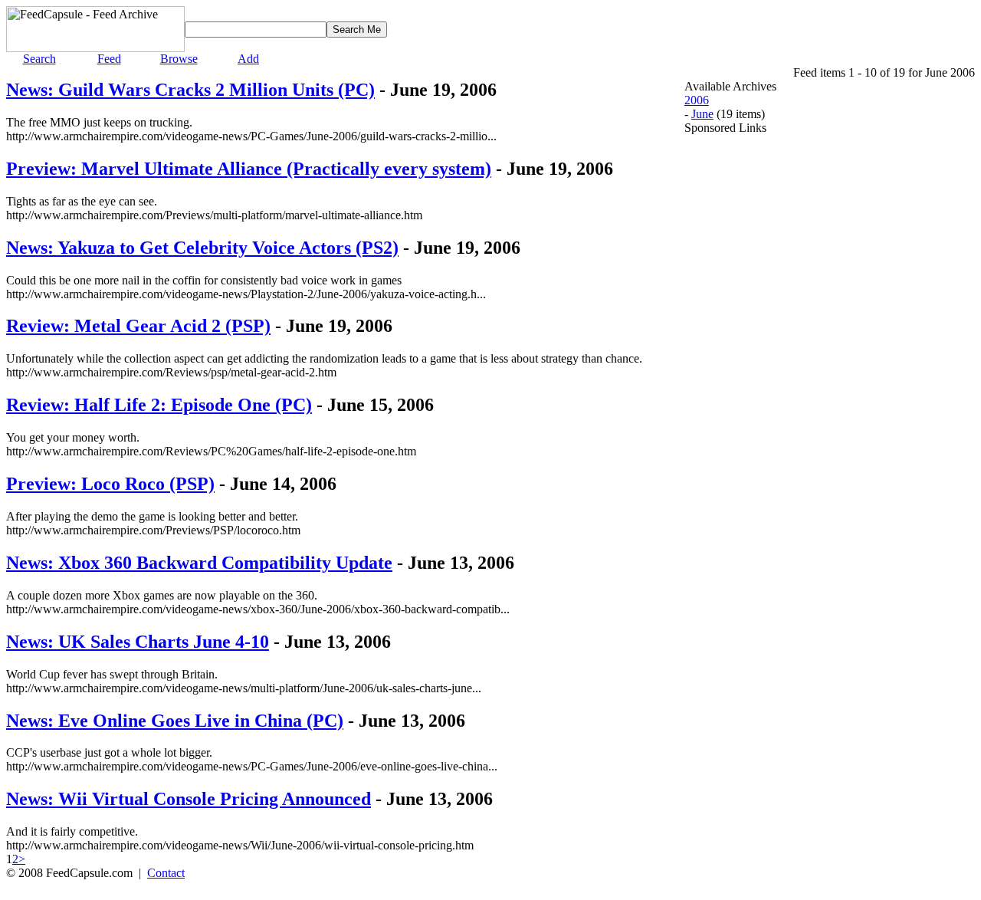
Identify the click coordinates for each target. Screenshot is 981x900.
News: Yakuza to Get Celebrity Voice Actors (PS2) (202, 248)
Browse (179, 58)
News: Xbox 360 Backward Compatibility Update (199, 563)
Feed (109, 58)
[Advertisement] (745, 365)
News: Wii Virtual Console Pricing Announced (188, 799)
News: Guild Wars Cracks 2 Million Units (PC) (190, 90)
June (702, 113)
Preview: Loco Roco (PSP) (110, 484)
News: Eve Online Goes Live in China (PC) (174, 721)
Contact (166, 872)
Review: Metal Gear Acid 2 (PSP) (138, 326)
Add (248, 58)
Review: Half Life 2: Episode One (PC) (159, 405)
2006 (696, 100)
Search (39, 58)
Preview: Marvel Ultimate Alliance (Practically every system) (248, 169)
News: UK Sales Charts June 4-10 (137, 642)
